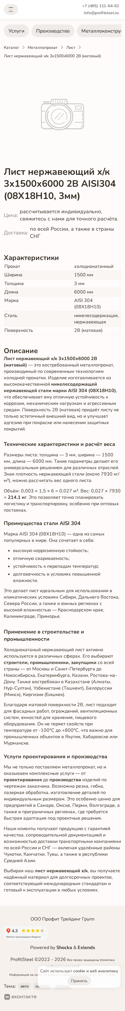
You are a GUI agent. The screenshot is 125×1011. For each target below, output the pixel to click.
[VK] (20, 998)
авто (24, 986)
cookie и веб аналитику (95, 971)
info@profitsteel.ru (101, 13)
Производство (53, 31)
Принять (79, 981)
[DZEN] (65, 998)
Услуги (16, 31)
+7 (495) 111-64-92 (100, 6)
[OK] (46, 998)
